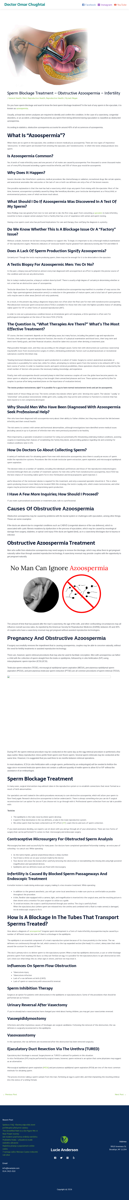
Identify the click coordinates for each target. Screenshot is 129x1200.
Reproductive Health (55, 98)
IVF (64, 823)
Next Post (120, 1094)
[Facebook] (55, 1158)
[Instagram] (67, 1158)
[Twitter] (61, 1158)
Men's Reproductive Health (33, 98)
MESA (45, 1067)
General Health (15, 98)
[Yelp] (74, 1158)
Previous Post (10, 1094)
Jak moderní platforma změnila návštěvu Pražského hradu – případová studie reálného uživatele (20, 1139)
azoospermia (22, 108)
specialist (98, 213)
